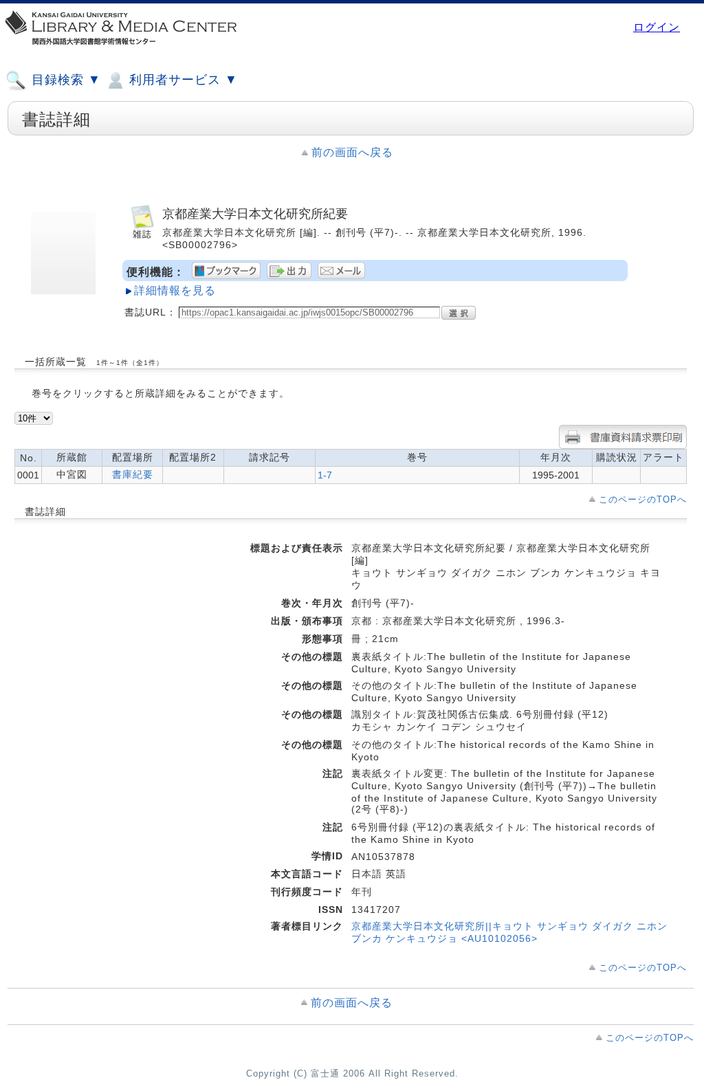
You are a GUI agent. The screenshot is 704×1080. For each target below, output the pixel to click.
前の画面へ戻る (352, 152)
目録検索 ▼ (64, 80)
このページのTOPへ (643, 499)
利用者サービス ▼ (181, 80)
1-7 (325, 475)
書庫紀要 (132, 474)
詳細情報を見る (175, 290)
